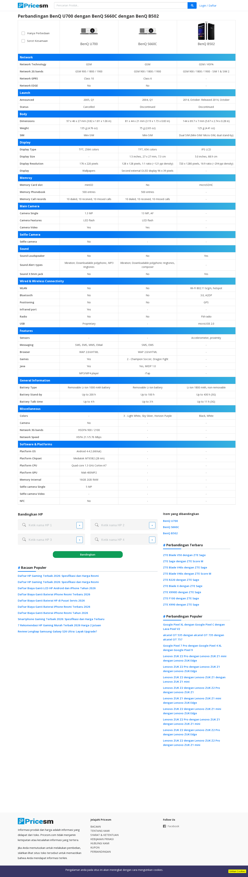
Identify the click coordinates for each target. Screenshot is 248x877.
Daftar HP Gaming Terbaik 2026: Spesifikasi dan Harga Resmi (58, 576)
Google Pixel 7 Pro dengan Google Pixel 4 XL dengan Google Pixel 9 (192, 648)
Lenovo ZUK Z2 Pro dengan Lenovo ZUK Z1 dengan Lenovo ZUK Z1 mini (191, 722)
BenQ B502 (206, 44)
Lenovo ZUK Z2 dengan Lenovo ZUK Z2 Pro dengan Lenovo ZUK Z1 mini (191, 743)
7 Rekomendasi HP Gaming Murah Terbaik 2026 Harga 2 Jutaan (59, 625)
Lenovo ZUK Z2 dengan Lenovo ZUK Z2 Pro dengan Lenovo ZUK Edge (191, 732)
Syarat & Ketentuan (104, 835)
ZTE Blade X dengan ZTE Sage (182, 586)
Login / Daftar (208, 5)
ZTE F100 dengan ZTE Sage (181, 598)
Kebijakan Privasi (102, 839)
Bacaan (95, 826)
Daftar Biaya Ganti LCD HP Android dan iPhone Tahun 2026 (57, 588)
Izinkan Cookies (237, 871)
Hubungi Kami (99, 843)
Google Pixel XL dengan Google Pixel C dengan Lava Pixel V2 (194, 627)
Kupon (94, 847)
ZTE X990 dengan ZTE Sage (181, 604)
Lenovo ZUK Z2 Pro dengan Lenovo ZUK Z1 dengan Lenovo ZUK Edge (191, 669)
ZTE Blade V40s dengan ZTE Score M (187, 573)
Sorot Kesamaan (37, 41)
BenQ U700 (89, 44)
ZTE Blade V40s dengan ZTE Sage (185, 567)
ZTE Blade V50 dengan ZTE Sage (184, 555)
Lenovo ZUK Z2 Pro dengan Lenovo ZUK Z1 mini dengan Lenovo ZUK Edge (194, 658)
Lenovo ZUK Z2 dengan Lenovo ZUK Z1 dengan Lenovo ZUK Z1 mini (194, 679)
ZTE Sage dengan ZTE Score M (183, 561)
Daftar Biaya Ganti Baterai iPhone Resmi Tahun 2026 (53, 613)
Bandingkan (87, 554)
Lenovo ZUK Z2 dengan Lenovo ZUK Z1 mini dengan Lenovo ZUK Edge (192, 711)
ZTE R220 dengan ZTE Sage (181, 580)
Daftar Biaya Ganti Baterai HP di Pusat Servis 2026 (51, 600)
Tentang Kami (100, 830)
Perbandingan (100, 851)
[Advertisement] (196, 779)
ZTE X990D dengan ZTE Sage (182, 592)
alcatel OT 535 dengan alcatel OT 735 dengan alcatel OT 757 (193, 637)
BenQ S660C (147, 44)
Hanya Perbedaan (38, 33)
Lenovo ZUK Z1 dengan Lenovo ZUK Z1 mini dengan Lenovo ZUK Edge (192, 700)
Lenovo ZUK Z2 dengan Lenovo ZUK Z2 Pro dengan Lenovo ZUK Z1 (191, 690)
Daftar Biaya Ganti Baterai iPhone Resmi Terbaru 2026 (54, 594)
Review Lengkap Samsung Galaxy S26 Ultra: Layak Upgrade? (57, 631)
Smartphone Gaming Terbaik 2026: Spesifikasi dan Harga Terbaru (61, 619)
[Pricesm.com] (33, 6)
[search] (192, 5)
